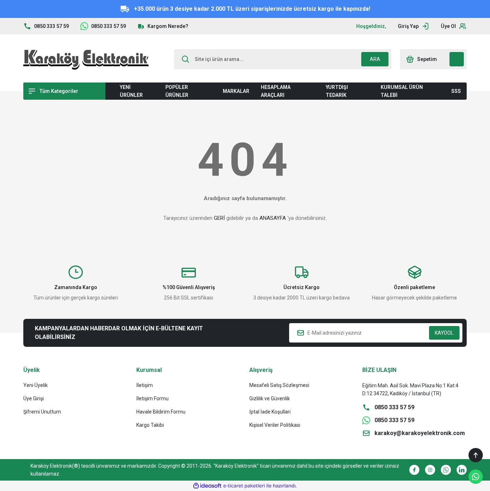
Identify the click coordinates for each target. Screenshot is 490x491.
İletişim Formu (152, 398)
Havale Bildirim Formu (160, 412)
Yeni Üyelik (35, 385)
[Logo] (86, 59)
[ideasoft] (207, 485)
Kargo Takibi (150, 425)
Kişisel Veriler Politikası (274, 425)
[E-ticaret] (244, 486)
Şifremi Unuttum (42, 412)
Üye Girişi (33, 398)
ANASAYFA (272, 218)
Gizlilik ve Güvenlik (269, 398)
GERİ (219, 218)
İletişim (144, 385)
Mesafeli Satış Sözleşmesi (279, 385)
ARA (375, 59)
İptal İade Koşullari (270, 412)
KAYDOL (444, 333)
